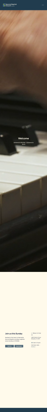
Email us (33, 346)
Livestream (19, 346)
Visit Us (10, 346)
